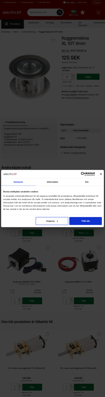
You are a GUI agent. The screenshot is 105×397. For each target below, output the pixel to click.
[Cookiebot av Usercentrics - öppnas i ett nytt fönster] (83, 174)
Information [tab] (52, 182)
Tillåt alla (85, 221)
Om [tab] (86, 182)
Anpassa (50, 221)
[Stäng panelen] (101, 174)
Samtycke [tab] (18, 182)
